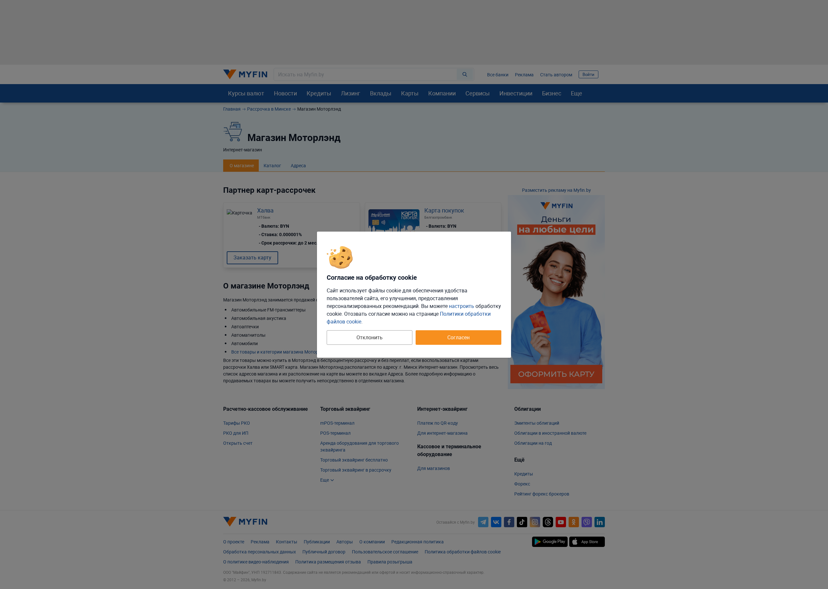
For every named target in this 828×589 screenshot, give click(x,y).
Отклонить (369, 337)
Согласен (458, 337)
